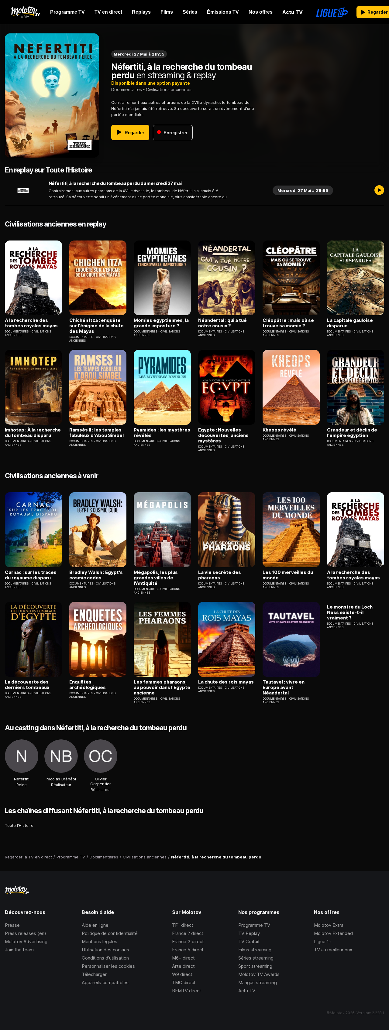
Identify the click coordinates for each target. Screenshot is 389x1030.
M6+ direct (183, 958)
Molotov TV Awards (259, 974)
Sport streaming (255, 966)
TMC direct (184, 982)
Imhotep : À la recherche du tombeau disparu (33, 432)
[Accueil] (25, 12)
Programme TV (254, 925)
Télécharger (94, 974)
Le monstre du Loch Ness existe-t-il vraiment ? (350, 612)
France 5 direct (188, 950)
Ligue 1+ (323, 941)
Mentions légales (99, 941)
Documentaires (126, 89)
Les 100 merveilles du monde (288, 575)
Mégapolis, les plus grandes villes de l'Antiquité (156, 578)
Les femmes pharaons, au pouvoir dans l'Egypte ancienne (162, 687)
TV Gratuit (249, 941)
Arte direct (183, 966)
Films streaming (254, 950)
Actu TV (246, 991)
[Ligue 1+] (332, 12)
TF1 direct (182, 925)
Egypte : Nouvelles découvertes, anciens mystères (223, 435)
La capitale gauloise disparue (350, 323)
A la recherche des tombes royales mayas (31, 323)
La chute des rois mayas (226, 682)
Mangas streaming (257, 982)
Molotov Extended (333, 933)
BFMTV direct (186, 991)
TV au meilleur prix (333, 950)
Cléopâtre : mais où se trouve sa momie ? (288, 323)
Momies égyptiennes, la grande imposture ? (161, 323)
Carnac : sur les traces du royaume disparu (31, 575)
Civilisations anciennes (168, 89)
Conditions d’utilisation (105, 958)
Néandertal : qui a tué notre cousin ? (222, 323)
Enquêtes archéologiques (87, 684)
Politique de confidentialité (110, 933)
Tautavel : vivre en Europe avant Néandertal (284, 687)
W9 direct (182, 974)
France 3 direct (188, 941)
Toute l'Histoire (19, 825)
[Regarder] (379, 190)
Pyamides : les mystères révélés (162, 432)
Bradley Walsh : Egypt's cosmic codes (96, 575)
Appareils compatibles (105, 982)
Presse (12, 925)
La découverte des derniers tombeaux (27, 684)
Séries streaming (256, 958)
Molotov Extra (328, 925)
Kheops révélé (279, 430)
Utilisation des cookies (105, 950)
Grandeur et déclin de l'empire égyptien (352, 432)
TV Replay (249, 933)
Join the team (19, 950)
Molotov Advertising (26, 941)
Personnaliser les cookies (108, 966)
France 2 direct (187, 933)
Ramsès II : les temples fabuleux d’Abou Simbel (96, 432)
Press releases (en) (25, 933)
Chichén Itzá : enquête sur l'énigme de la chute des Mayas (96, 326)
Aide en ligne (95, 925)
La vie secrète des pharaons (219, 575)
